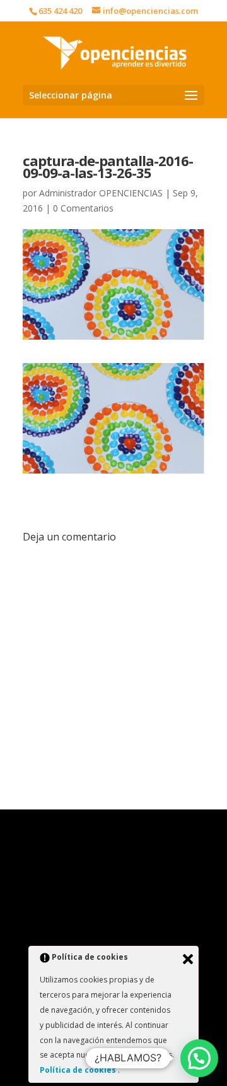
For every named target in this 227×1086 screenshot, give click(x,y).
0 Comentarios (83, 208)
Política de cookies (79, 1070)
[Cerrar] (188, 959)
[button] (199, 1058)
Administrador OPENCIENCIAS (101, 193)
